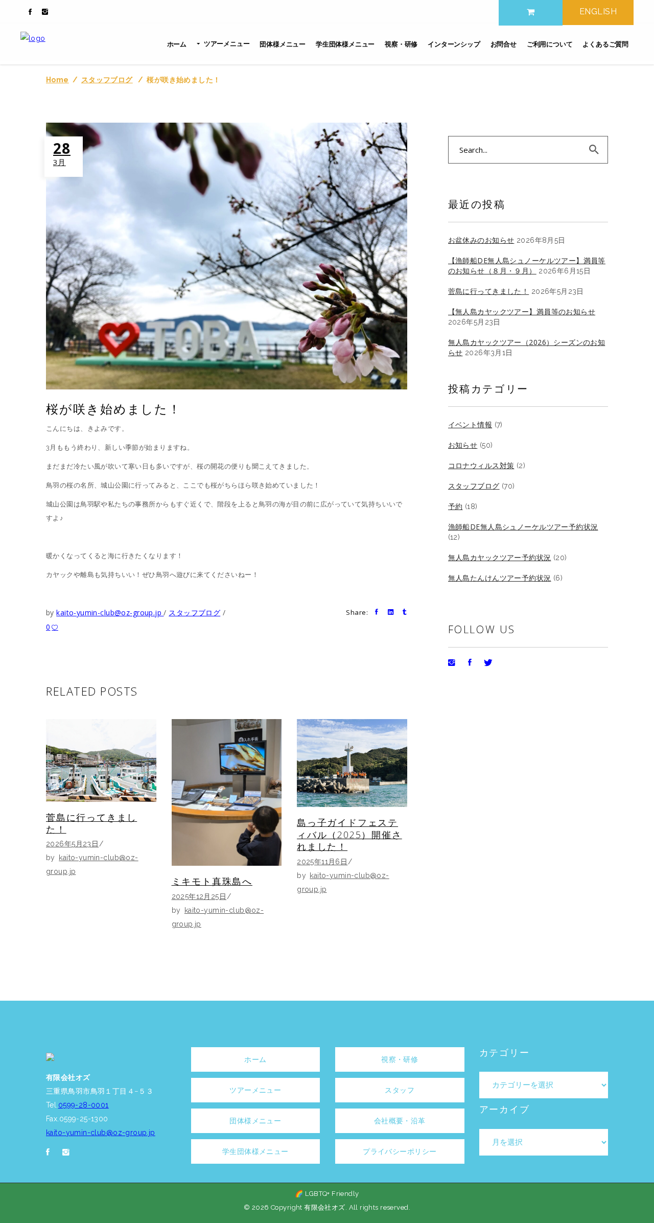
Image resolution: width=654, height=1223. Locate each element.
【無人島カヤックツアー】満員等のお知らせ (521, 311)
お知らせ (463, 445)
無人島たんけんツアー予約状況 (499, 578)
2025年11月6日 (322, 862)
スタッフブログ (107, 80)
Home (57, 80)
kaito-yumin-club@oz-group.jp (110, 612)
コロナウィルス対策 (481, 465)
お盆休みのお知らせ (481, 240)
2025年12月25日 (199, 896)
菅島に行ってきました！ (91, 823)
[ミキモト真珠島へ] (227, 792)
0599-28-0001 (83, 1105)
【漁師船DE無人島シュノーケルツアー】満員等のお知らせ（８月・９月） (526, 265)
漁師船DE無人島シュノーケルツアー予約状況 (523, 527)
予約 (455, 506)
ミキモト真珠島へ (212, 881)
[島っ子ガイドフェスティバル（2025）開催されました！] (352, 763)
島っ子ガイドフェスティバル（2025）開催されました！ (349, 834)
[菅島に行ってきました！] (101, 760)
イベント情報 (470, 424)
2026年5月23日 (72, 844)
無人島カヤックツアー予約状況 (499, 557)
